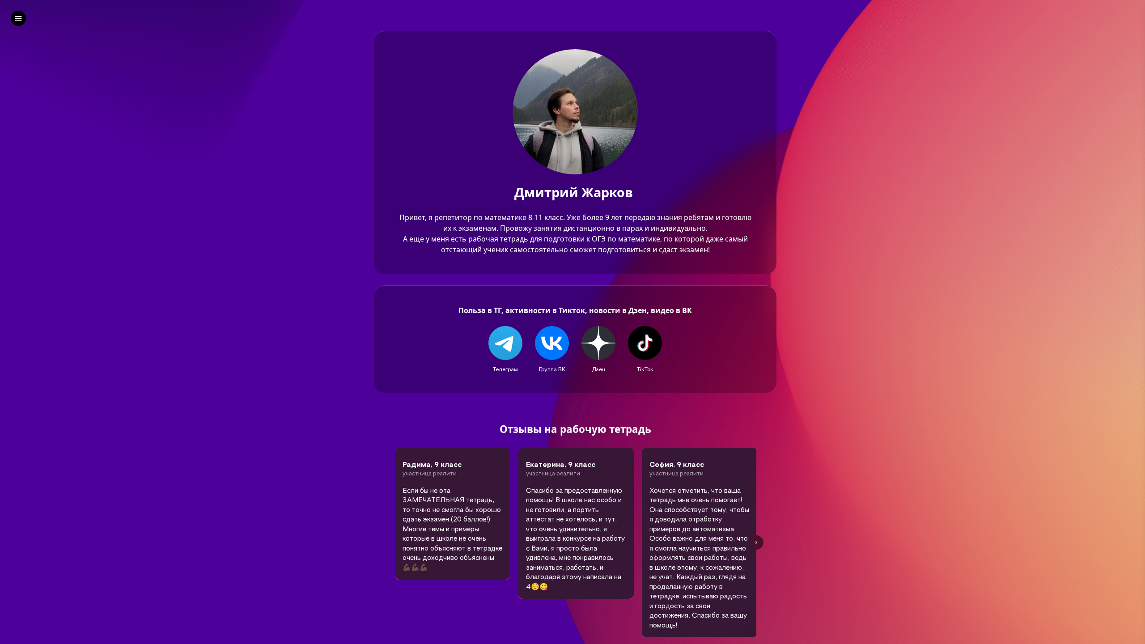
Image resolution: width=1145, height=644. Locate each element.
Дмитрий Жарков (575, 192)
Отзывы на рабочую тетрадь (575, 430)
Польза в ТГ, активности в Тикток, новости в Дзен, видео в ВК (575, 310)
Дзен (598, 369)
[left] (18, 18)
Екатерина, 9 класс (560, 464)
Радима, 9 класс (433, 464)
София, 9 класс (676, 464)
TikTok (645, 369)
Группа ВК (552, 369)
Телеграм (505, 369)
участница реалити (430, 473)
